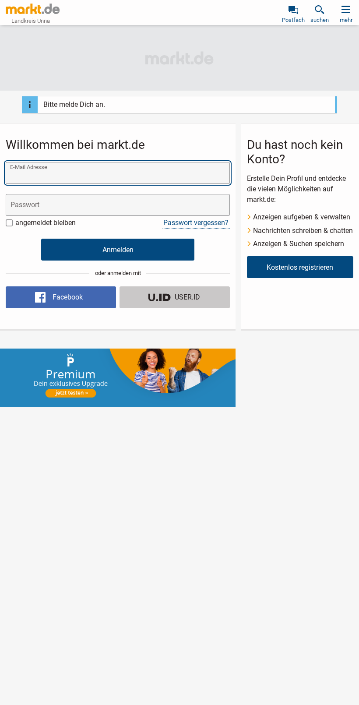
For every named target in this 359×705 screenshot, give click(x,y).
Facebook (68, 297)
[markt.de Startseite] (33, 9)
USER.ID (187, 297)
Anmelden (118, 250)
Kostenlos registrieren (300, 267)
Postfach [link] (293, 20)
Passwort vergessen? (196, 223)
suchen (319, 20)
